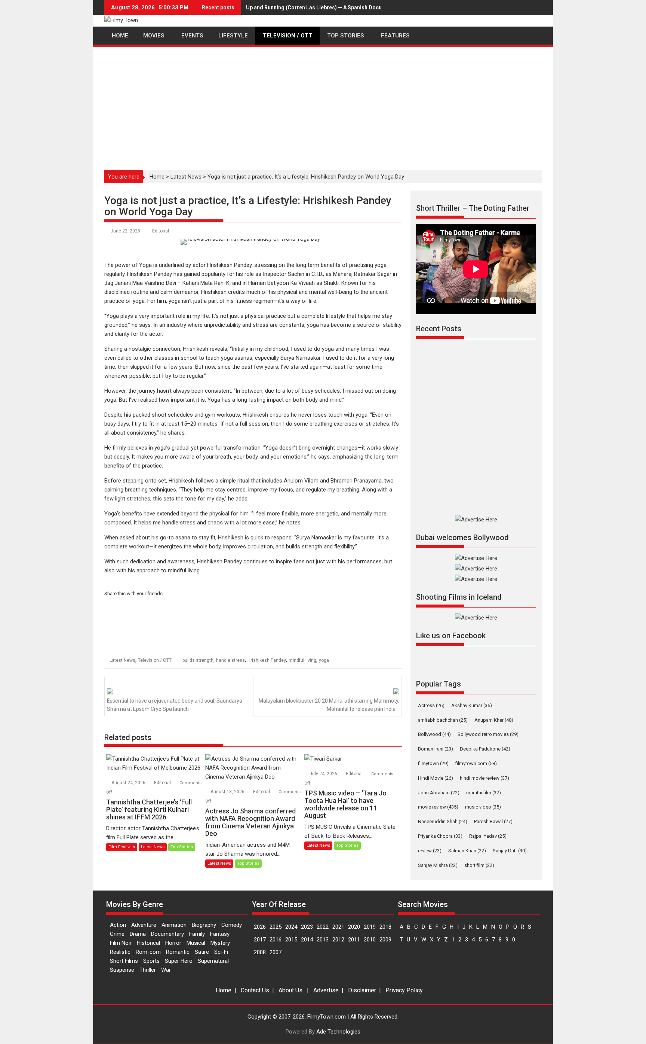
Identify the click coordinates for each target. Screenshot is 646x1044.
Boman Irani (435, 749)
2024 (291, 926)
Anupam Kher (493, 720)
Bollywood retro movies (488, 734)
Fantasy (220, 934)
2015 (291, 939)
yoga (324, 660)
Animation (174, 925)
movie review (438, 807)
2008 (260, 952)
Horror (173, 943)
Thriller (147, 970)
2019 (370, 926)
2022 (323, 926)
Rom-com (148, 952)
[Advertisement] (323, 104)
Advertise (326, 990)
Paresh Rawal (493, 821)
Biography (204, 925)
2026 (260, 926)
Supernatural (213, 961)
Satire (202, 952)
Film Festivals (121, 846)
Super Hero (179, 961)
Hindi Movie (435, 778)
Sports (151, 961)
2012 (338, 939)
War (166, 970)
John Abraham (438, 792)
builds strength (197, 660)
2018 (385, 926)
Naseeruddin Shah (442, 821)
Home (157, 176)
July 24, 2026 (324, 773)
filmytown (433, 763)
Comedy (231, 925)
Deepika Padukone (485, 749)
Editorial (160, 231)
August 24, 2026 (129, 782)
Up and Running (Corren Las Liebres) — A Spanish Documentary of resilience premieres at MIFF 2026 (370, 7)
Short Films (124, 961)
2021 (338, 926)
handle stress (230, 660)
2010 (370, 939)
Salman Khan (467, 850)
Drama (138, 934)
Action (118, 925)
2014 (307, 939)
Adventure (143, 925)
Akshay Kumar (471, 705)
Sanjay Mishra (438, 865)
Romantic (178, 952)
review (430, 850)
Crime (117, 934)
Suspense (122, 970)
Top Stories (181, 846)
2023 (307, 926)
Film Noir (121, 943)
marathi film (483, 792)
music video (483, 807)
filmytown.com (476, 763)
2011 (354, 939)
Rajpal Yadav (488, 836)
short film (479, 865)
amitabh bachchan (443, 720)
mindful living (302, 660)
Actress (431, 705)
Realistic (120, 952)
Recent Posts (438, 328)
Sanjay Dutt (510, 850)
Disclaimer (362, 990)
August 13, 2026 (228, 791)
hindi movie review (484, 778)
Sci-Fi (221, 952)
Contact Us (255, 990)
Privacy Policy (404, 990)
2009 (385, 939)
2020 (354, 926)
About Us (290, 990)
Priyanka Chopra (440, 836)
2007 (276, 952)
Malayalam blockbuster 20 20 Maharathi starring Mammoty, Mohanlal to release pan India (329, 705)
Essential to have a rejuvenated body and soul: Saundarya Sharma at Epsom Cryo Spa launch (174, 705)
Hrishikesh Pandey (266, 660)
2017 (260, 939)
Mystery (220, 943)
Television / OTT (155, 660)
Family (197, 934)
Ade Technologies (338, 1031)
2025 (276, 926)
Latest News (186, 176)
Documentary (167, 934)
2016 (276, 939)
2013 (323, 939)
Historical (148, 943)
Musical (196, 943)
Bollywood (434, 734)
